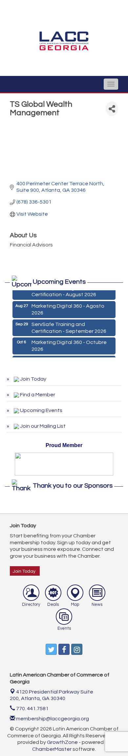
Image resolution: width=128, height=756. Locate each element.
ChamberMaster (52, 749)
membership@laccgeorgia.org (52, 718)
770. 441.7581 (32, 708)
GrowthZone (62, 742)
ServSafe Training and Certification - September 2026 (69, 327)
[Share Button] (112, 108)
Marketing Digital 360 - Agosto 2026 (68, 308)
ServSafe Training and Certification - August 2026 (64, 290)
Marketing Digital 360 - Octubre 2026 (69, 345)
